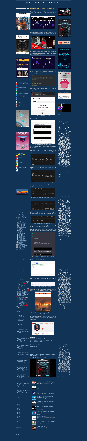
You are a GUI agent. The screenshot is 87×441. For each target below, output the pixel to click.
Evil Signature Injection (64, 364)
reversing (65, 200)
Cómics (60, 134)
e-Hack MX (20, 164)
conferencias (66, 120)
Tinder (62, 277)
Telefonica (59, 277)
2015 (17, 412)
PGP (63, 219)
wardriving (63, 280)
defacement (64, 279)
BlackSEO (67, 201)
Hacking (60, 115)
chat (69, 204)
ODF (65, 192)
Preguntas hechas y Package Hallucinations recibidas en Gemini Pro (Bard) (44, 197)
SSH (70, 219)
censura (64, 278)
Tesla (58, 288)
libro (69, 156)
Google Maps (60, 268)
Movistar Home (68, 144)
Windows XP (61, 171)
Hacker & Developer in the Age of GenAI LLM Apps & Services (44, 49)
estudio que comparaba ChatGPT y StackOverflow (43, 34)
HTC (60, 369)
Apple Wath (59, 357)
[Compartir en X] (32, 337)
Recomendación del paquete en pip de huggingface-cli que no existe (44, 256)
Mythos (64, 286)
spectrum (65, 411)
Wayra (66, 170)
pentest (60, 125)
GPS (61, 163)
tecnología (67, 231)
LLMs (39, 341)
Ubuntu (61, 168)
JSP (70, 294)
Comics (63, 127)
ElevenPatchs (59, 364)
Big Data (20, 209)
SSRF (67, 287)
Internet (60, 129)
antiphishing (61, 226)
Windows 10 (68, 159)
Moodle (66, 285)
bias (61, 220)
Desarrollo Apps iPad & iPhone (23, 291)
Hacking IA (63, 369)
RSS (63, 203)
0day (62, 213)
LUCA (60, 135)
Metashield (59, 215)
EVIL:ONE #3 (21, 230)
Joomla (68, 214)
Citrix (67, 173)
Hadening (66, 369)
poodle (66, 408)
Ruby (68, 219)
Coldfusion (59, 303)
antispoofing (68, 270)
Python (65, 137)
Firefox (63, 157)
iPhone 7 (70, 350)
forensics (60, 207)
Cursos (61, 123)
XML (67, 298)
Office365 (68, 221)
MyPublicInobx (68, 338)
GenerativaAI (59, 367)
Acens (62, 301)
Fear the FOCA (19, 174)
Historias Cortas (21, 210)
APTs (70, 300)
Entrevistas (63, 132)
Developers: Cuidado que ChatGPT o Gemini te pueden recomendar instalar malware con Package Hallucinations (42, 9)
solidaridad (60, 353)
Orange (64, 307)
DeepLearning (68, 199)
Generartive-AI (67, 366)
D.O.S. (65, 234)
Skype (69, 229)
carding (61, 278)
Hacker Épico (21, 287)
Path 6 (66, 307)
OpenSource (60, 212)
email (67, 265)
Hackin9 (60, 305)
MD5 (58, 377)
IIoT (70, 370)
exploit (66, 152)
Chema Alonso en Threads (21, 90)
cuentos (70, 226)
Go (59, 275)
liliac (63, 351)
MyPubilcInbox (60, 286)
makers (64, 194)
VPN (66, 197)
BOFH (65, 272)
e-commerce (64, 220)
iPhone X (60, 351)
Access (60, 301)
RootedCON (59, 308)
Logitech (63, 376)
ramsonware (68, 409)
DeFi (70, 234)
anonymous (67, 264)
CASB (59, 360)
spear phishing (65, 227)
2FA (68, 149)
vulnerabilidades (62, 218)
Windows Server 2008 (67, 263)
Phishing (60, 146)
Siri (67, 204)
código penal (60, 348)
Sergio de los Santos (42, 313)
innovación (61, 142)
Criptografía (68, 139)
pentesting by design (63, 407)
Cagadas (59, 302)
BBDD (70, 291)
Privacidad (67, 119)
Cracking (69, 163)
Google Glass (61, 304)
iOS (63, 133)
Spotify (64, 212)
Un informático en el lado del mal (43, 2)
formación (60, 122)
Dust (61, 203)
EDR (66, 282)
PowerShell (60, 143)
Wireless (67, 167)
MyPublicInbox (18, 429)
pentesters (63, 199)
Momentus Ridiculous (61, 225)
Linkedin (60, 206)
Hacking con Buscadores (22, 299)
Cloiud (64, 361)
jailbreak (60, 164)
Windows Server (61, 148)
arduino (63, 216)
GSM (69, 205)
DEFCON (67, 234)
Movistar (68, 145)
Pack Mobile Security (19, 178)
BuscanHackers (62, 292)
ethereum (64, 198)
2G (68, 280)
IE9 (62, 239)
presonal (69, 408)
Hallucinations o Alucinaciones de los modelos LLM (39, 11)
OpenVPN (59, 296)
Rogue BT (69, 341)
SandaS (69, 287)
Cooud (60, 362)
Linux (69, 126)
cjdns (69, 347)
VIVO (64, 288)
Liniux (60, 376)
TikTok (67, 222)
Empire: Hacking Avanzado (23, 240)
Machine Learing (68, 377)
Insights (66, 371)
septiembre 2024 (20, 319)
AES (62, 291)
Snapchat (67, 297)
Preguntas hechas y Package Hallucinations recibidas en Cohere (44, 211)
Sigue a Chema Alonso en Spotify (22, 92)
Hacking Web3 (21, 211)
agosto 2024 (19, 320)
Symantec (59, 344)
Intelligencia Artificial (62, 373)
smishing (60, 411)
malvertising (64, 300)
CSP (63, 360)
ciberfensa (63, 347)
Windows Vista (63, 147)
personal (60, 133)
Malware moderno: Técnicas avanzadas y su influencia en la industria (44, 312)
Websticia (68, 240)
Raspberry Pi (21, 231)
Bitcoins (66, 154)
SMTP (60, 269)
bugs (69, 146)
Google (61, 120)
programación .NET (62, 205)
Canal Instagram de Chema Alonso (23, 105)
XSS (64, 151)
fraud (58, 350)
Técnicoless (68, 176)
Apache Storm (65, 356)
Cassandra (68, 360)
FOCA (66, 130)
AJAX (66, 354)
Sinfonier (65, 204)
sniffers (68, 217)
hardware (63, 146)
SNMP (65, 287)
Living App (59, 174)
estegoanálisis (61, 242)
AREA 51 (20, 165)
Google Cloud (68, 224)
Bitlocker (69, 281)
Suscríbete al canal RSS (21, 101)
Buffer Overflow (62, 267)
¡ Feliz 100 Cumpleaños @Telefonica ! (23, 354)
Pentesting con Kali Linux (22, 280)
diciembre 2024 (20, 315)
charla (66, 193)
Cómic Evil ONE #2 (22, 242)
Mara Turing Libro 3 (22, 224)
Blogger (66, 218)
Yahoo (62, 210)
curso (68, 193)
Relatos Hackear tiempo (22, 223)
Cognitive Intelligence (62, 141)
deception (64, 299)
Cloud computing (68, 155)
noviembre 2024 (20, 316)
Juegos (64, 153)
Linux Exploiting (21, 278)
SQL (64, 308)
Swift (69, 343)
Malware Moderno (21, 222)
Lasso (69, 305)
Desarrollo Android (21, 283)
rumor (63, 410)
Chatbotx (62, 361)
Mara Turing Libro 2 (22, 225)
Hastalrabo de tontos (61, 229)
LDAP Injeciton (59, 375)
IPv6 (67, 153)
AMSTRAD (59, 224)
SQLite (66, 236)
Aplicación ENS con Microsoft (23, 294)
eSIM (62, 349)
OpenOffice (69, 215)
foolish (59, 227)
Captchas (66, 213)
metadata (65, 164)
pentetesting (60, 408)
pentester (67, 194)
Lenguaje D (65, 375)
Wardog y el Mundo (22, 284)
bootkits (59, 289)
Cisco (66, 267)
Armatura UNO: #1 (22, 239)
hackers (68, 125)
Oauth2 (66, 225)
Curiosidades (66, 116)
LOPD (60, 196)
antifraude (69, 288)
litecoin (61, 300)
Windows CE (62, 345)
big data (59, 140)
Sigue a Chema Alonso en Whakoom (23, 89)
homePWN (63, 350)
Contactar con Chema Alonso (22, 82)
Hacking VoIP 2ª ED (22, 285)
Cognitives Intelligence (61, 274)
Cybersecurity (66, 210)
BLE (60, 228)
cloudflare (60, 169)
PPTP (70, 268)
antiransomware (65, 233)
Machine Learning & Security (23, 245)
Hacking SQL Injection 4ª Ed (23, 293)
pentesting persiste (69, 407)
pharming (63, 352)
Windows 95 (69, 308)
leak (70, 169)
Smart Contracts (61, 230)
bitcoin (65, 148)
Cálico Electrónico (19, 176)
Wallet (67, 277)
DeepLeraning (60, 363)
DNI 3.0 (65, 362)
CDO (68, 196)
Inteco (69, 371)
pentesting (61, 117)
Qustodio (68, 340)
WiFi (65, 145)
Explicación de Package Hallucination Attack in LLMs (44, 69)
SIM (63, 236)
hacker (66, 208)
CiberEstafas (21, 221)
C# (69, 301)
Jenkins (59, 374)
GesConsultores (64, 367)
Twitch (68, 344)
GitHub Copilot (42, 340)
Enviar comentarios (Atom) (38, 349)
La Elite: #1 (21, 234)
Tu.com (66, 209)
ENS (68, 218)
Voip (68, 197)
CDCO (60, 282)
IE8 (64, 305)
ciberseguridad (62, 119)
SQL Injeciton (66, 342)
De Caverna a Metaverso (22, 215)
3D (63, 242)
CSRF (70, 231)
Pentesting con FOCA (22, 277)
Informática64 (62, 211)
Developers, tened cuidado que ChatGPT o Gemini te (44, 30)
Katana (64, 374)
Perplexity (59, 200)
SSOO (69, 342)
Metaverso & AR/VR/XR (22, 208)
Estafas (69, 135)
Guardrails (66, 304)
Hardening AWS (21, 212)
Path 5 (65, 219)
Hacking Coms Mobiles (22, 295)
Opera (68, 239)
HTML (60, 204)
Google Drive (68, 303)
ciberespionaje (61, 156)
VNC (70, 344)
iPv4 (68, 169)
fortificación (63, 161)
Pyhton (69, 307)
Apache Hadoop (65, 281)
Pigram (66, 296)
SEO (62, 200)
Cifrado (59, 147)
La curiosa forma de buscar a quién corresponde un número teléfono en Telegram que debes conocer (45, 397)
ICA (68, 268)
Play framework (60, 340)
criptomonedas (65, 149)
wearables (66, 353)
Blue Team (68, 220)
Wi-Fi (63, 270)
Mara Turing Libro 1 (22, 226)
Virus (59, 237)
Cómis (62, 362)
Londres (66, 376)
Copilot (64, 282)
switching (68, 300)
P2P (69, 207)
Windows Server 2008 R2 (61, 346)
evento (64, 238)
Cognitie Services (68, 361)
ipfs (61, 351)
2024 (17, 314)
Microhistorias (21, 286)
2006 (17, 424)
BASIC (63, 272)
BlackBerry (60, 273)
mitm (66, 140)
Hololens (59, 370)
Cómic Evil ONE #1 (22, 246)
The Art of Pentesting (22, 207)
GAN (59, 232)
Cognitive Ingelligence (67, 273)
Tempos (63, 130)
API (67, 200)
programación (64, 150)
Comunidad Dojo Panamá (22, 167)
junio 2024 (19, 323)
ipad (62, 151)
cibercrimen (63, 144)
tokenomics (60, 155)
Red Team (20, 250)
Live (61, 306)
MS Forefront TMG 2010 (22, 303)
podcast (62, 158)
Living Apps (63, 159)
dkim (69, 222)
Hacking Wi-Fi (21, 229)
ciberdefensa (68, 278)
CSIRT (62, 360)
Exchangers (69, 364)
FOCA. (61, 365)
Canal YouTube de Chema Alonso (22, 104)
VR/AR (67, 202)
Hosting (63, 305)
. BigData (69, 353)
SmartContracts (63, 167)
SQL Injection (66, 138)
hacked (69, 171)
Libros (65, 121)
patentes (61, 266)
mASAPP (66, 289)
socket (62, 411)
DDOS (66, 242)
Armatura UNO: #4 (22, 236)
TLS (59, 263)
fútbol (69, 265)
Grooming (60, 283)
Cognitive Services (66, 142)
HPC (59, 369)
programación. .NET (61, 409)
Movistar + (66, 160)
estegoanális (65, 349)
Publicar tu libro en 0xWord (20, 153)
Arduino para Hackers (22, 244)
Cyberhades (17, 434)
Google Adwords (68, 367)
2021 (17, 404)
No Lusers (64, 129)
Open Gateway (67, 211)
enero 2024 (19, 400)
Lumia (68, 376)
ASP (59, 281)
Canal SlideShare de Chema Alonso (23, 102)
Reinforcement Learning (61, 341)
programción (65, 409)
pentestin (69, 289)
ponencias (63, 408)
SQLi (62, 204)
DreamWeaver (64, 363)
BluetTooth (67, 359)
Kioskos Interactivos (67, 283)
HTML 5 (66, 294)
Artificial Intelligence (66, 124)
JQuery (66, 373)
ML (63, 209)
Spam (62, 139)
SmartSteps (60, 343)
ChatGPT (65, 133)
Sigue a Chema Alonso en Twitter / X (23, 93)
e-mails (60, 213)
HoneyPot (63, 283)
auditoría (61, 137)
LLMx (62, 375)
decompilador (64, 348)
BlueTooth (66, 174)
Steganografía (69, 276)
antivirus (59, 216)
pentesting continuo (64, 271)
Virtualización (60, 270)
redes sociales (61, 162)
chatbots (67, 226)
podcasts (59, 157)
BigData (63, 143)
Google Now (63, 368)
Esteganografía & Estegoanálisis (23, 276)
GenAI (63, 126)
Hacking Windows (21, 254)
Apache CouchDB (61, 356)
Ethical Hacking (21, 275)
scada (70, 223)
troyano (66, 205)
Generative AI (60, 153)
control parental (60, 238)
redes (68, 137)
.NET (59, 163)
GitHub (61, 209)
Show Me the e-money (22, 233)
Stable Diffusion (67, 269)
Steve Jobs (64, 240)
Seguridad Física (61, 154)
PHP (62, 164)
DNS (68, 157)
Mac (62, 196)
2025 (17, 312)
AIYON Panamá (21, 169)
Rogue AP (59, 287)
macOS (60, 199)
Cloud (59, 170)
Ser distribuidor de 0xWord (20, 172)
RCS (70, 340)
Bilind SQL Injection (63, 359)
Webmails (68, 206)
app (64, 226)
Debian (60, 217)
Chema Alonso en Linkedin (21, 99)
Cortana (60, 293)
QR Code (69, 286)
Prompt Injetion (64, 340)
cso (61, 279)
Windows (60, 127)
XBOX (66, 212)
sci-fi (61, 227)
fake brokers (68, 349)
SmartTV (62, 170)
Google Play (60, 166)
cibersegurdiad (66, 347)
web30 (66, 280)
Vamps (63, 298)
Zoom (61, 299)
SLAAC (62, 276)
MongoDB (67, 295)
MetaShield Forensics (68, 306)
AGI (64, 354)
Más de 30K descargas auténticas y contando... (45, 286)
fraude (67, 143)
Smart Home (60, 233)
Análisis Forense (21, 253)
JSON (66, 305)
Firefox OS (66, 365)
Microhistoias (64, 338)
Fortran (69, 365)
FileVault (64, 365)
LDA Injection (69, 374)
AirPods (62, 281)
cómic (64, 197)
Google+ (59, 294)
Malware (41, 341)
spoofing (68, 165)
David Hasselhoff (68, 238)
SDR (62, 308)
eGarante (67, 299)
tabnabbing (68, 411)
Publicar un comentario (33, 346)
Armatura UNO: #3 (22, 237)
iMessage (60, 271)
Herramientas (68, 147)
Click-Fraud (69, 267)
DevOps (63, 217)
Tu (66, 344)
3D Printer (69, 227)
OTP (65, 229)
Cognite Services (63, 302)
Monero (64, 295)
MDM (59, 284)
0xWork (60, 354)
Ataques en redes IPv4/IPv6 (23, 292)
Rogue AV (66, 341)
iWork (64, 289)
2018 (17, 408)
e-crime (64, 168)
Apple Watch (65, 301)
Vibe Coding (62, 263)
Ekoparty (20, 160)
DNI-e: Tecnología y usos (22, 301)
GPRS (69, 162)
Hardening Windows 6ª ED (22, 297)
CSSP (66, 360)
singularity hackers (60, 192)
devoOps (68, 348)
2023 (17, 401)
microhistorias (61, 172)
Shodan (65, 163)
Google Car (65, 303)
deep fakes (64, 241)
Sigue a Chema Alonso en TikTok (22, 87)
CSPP (65, 224)
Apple (63, 128)
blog (69, 154)
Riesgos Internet (21, 248)
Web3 (65, 139)
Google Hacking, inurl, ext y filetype (42, 416)
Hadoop (66, 268)
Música (69, 140)
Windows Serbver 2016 (67, 345)
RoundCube (60, 342)
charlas (64, 123)
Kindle (66, 374)
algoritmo (61, 241)
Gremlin (61, 275)
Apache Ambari (68, 355)
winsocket (67, 412)
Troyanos (63, 176)
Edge (60, 239)
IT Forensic (20, 162)
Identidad (66, 126)
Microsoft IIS (60, 307)
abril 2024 (19, 325)
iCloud (61, 289)
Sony (69, 297)
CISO (63, 224)
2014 (17, 413)
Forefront (61, 243)
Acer (63, 355)
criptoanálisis (66, 216)
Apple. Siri (63, 357)
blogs (59, 158)
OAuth (67, 232)
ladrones (59, 300)
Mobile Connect (67, 243)
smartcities (64, 266)
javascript (68, 170)
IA (47, 340)
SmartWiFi (60, 208)
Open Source (62, 152)
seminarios (59, 291)
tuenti (69, 216)
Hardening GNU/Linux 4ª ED (23, 281)
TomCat (62, 344)
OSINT (20, 232)
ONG (62, 236)
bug (69, 138)
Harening (69, 369)
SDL (63, 342)
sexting (64, 231)
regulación (59, 280)
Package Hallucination (33, 118)
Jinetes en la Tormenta (22, 227)
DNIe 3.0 (65, 293)
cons (69, 160)
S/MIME (62, 287)
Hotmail (70, 210)
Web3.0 (65, 298)
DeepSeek (61, 197)
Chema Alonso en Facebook (22, 98)
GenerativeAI (37, 340)
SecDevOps (60, 240)
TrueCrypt (60, 298)
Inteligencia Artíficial (65, 372)
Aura (66, 135)
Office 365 (69, 225)
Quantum (68, 172)
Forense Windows (21, 305)
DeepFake (66, 274)
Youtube (60, 151)
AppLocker (69, 356)
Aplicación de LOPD (21, 304)
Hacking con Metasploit (22, 252)
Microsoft (61, 136)
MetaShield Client (65, 284)
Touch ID (65, 344)
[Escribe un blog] (31, 337)
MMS (62, 377)
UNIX (60, 288)
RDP (67, 229)
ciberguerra (65, 171)
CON (69, 151)
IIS (63, 163)
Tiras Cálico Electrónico (22, 241)
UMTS (65, 277)
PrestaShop (60, 297)
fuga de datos (68, 158)
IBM (65, 202)
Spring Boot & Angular (22, 247)
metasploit (63, 140)
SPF (64, 222)
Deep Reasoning (60, 235)
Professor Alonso (19, 175)
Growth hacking (63, 294)
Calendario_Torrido (61, 202)
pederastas (66, 351)
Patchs (62, 296)
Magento (62, 284)
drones (62, 223)
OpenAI (64, 166)
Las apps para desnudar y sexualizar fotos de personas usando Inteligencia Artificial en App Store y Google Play (46, 381)
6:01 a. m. (43, 338)
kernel (61, 231)
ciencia (59, 279)
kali (66, 168)
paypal (70, 279)
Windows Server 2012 (22, 289)
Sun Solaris (65, 230)
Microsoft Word (63, 285)
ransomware (60, 195)
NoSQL (66, 286)
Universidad (60, 131)
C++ (70, 359)
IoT (70, 157)
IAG (68, 294)
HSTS (63, 268)
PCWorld (65, 172)
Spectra (69, 130)
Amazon (63, 174)
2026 (17, 311)
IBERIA (68, 370)
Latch (63, 125)
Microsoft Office (64, 215)
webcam (65, 203)
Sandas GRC (63, 297)
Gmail (66, 157)
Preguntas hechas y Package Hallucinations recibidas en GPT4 (44, 165)
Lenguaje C (59, 306)
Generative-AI (32, 340)
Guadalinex (69, 368)
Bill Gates (68, 272)
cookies (64, 265)
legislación (65, 196)
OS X (66, 239)
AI (64, 117)
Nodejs (70, 295)
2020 (17, 405)
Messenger (62, 232)
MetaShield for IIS (60, 338)
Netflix (65, 232)
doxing (59, 223)
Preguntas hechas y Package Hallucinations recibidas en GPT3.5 (44, 182)
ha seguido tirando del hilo (39, 150)
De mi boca (68, 362)
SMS (59, 161)
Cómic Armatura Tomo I (22, 249)
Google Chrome (61, 160)
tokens (67, 151)
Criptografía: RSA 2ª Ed (22, 282)
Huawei (66, 370)
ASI (61, 355)
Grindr (66, 368)
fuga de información (68, 195)
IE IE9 (68, 152)
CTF (62, 282)
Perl (64, 296)
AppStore (67, 291)
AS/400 (59, 355)
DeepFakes (69, 150)
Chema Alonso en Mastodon (21, 95)
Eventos (64, 115)
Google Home (65, 235)
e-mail (69, 133)
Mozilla (69, 285)
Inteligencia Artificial (64, 118)
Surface (67, 343)
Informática (63, 371)
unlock (62, 412)
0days (68, 266)
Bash (59, 292)
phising (66, 352)
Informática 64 (64, 214)
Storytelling (20, 213)
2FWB (60, 272)
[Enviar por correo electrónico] (30, 337)
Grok (64, 304)
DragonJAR (20, 155)
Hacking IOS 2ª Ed (21, 279)
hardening (60, 124)
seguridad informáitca (67, 290)
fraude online (65, 169)
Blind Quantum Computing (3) (41, 426)
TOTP (63, 193)
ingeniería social (65, 223)
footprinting (67, 192)
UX (62, 288)
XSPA (65, 270)
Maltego (64, 306)
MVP (63, 243)
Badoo (68, 358)
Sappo (65, 276)
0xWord (17, 428)
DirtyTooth (60, 221)
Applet (68, 301)
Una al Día (20, 300)
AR (69, 354)
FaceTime (68, 293)
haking (61, 350)
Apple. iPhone (66, 357)
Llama (35, 341)
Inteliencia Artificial (60, 372)
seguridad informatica (67, 410)
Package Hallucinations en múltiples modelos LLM (44, 223)
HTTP (70, 174)
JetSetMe (61, 374)
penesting (59, 407)
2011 (17, 417)
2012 (17, 416)
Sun (58, 226)
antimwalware (68, 346)
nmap (59, 266)
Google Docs (59, 368)
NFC (65, 221)
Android (60, 128)
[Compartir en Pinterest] (34, 337)
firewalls (70, 299)
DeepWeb (68, 242)
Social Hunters (21, 218)
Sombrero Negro (21, 220)
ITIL (61, 371)
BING (69, 153)
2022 (17, 403)
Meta (64, 239)
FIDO (59, 365)
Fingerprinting (68, 127)
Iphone (60, 126)
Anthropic (64, 291)
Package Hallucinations (47, 167)
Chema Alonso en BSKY (21, 96)
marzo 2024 (19, 397)
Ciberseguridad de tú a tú (22, 216)
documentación (60, 198)
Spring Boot (20, 243)
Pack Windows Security (19, 179)
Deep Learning (61, 145)
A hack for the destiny (22, 256)
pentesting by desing (61, 290)
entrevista (68, 241)
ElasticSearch (68, 363)
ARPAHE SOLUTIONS (22, 170)
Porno (66, 275)
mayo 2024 (19, 324)
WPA (66, 308)
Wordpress (60, 165)
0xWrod (62, 354)
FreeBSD (60, 366)
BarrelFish (59, 359)
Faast (70, 173)
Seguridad (69, 236)
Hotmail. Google (62, 370)
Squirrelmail (64, 343)
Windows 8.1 (62, 237)
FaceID (69, 282)
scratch (69, 271)
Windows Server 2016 (68, 237)
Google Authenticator (66, 228)
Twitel (63, 208)
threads (63, 353)
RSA (66, 217)
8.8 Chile (19, 157)
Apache (63, 155)
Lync (69, 376)
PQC (69, 232)
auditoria (60, 347)
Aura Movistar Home (65, 358)
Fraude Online (21, 298)
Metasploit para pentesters (24, 288)
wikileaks (69, 203)
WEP (59, 345)
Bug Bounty (20, 228)
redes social (60, 410)
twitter (59, 139)
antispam (69, 212)
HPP (69, 304)
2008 (17, 421)
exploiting (66, 156)
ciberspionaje (61, 265)
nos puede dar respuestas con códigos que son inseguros (42, 33)
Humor (69, 122)
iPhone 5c (67, 350)
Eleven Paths (67, 128)
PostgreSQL (69, 296)
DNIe (62, 228)
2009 (17, 420)
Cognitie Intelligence (68, 302)
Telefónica (69, 121)
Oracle (67, 166)
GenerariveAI (63, 366)
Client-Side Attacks (22, 255)
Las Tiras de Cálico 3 (22, 206)
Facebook (63, 134)
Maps (62, 295)
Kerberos (59, 295)
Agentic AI (64, 207)
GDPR (63, 221)
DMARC (63, 293)
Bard (67, 207)
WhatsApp (63, 135)
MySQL (69, 164)
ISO (59, 371)
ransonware (68, 352)
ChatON (59, 361)
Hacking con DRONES (22, 257)
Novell (64, 275)
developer (64, 173)
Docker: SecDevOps (22, 251)
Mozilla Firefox (64, 206)
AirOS (65, 355)
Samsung (63, 269)
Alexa (64, 201)
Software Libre (67, 161)
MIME (60, 377)
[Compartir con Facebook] (33, 337)
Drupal (70, 274)
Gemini (60, 159)
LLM (37, 341)
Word (65, 346)
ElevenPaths (65, 122)
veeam (64, 412)
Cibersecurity (68, 292)
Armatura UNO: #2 (22, 238)
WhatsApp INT (21, 214)
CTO (65, 292)
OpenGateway (61, 222)
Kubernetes (20, 219)
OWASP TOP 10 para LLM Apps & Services (46, 12)
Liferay (68, 375)
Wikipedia (66, 288)
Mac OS (65, 377)
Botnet (63, 195)
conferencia (60, 173)
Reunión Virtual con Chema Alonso (23, 83)
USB (59, 220)
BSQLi (62, 234)
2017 (17, 409)
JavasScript (69, 373)
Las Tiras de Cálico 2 (22, 217)
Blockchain (68, 141)
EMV (62, 303)
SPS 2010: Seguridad (22, 302)
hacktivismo (68, 198)
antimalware (66, 162)
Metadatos (67, 131)
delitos (67, 279)
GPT (46, 340)
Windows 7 (59, 150)
